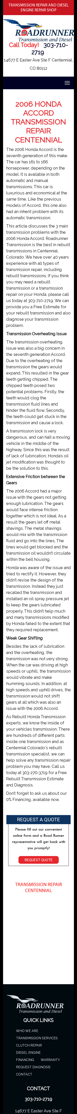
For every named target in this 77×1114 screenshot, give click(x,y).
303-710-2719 (38, 1099)
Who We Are (27, 1031)
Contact (24, 1074)
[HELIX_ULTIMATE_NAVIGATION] (67, 83)
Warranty (50, 1060)
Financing (25, 1060)
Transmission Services (37, 1038)
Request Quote (39, 860)
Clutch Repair (29, 1045)
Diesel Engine (28, 1053)
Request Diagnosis (33, 1067)
